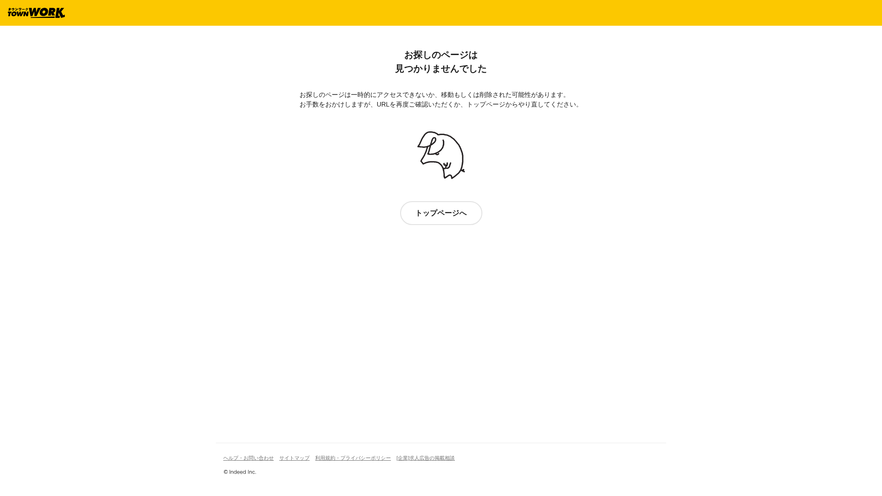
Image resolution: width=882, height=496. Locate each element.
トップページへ (441, 213)
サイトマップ (294, 458)
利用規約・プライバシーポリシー (353, 458)
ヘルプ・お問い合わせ (248, 458)
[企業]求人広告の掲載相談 (425, 458)
